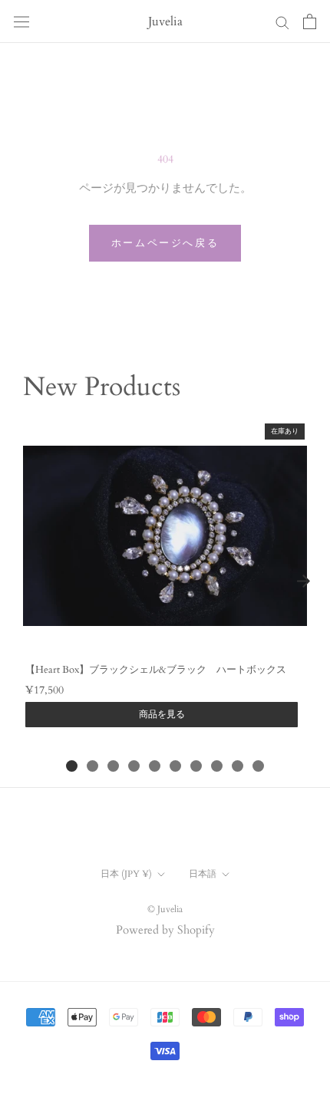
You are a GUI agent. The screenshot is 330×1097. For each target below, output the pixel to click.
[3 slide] (113, 766)
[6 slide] (175, 766)
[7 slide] (196, 766)
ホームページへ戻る (165, 243)
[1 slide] (72, 766)
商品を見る (162, 714)
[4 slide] (134, 766)
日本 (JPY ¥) (126, 874)
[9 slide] (237, 766)
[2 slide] (92, 766)
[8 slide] (217, 766)
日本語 (202, 874)
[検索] (282, 21)
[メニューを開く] (21, 21)
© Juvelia (165, 909)
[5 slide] (154, 766)
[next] (303, 580)
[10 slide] (258, 766)
